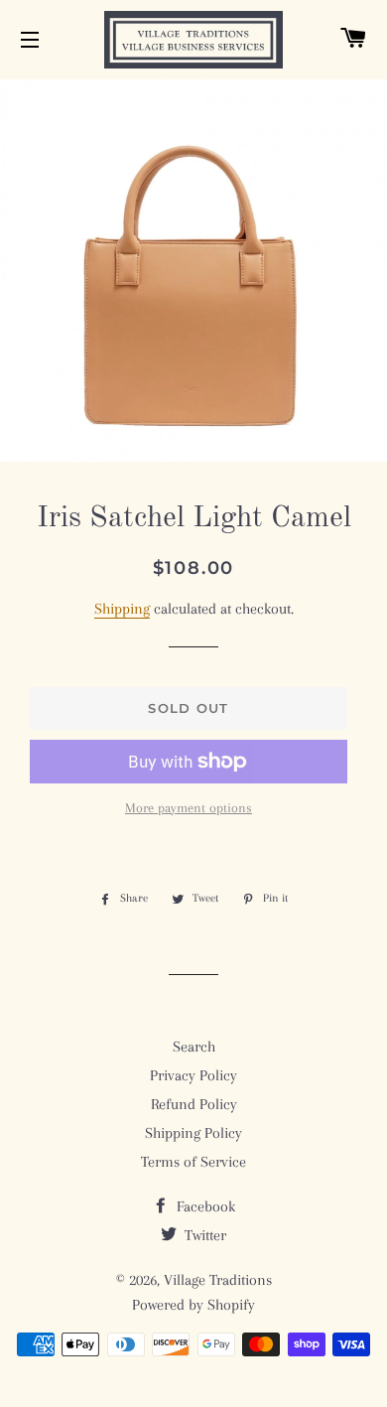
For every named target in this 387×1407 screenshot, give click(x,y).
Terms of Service (193, 1162)
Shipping (122, 609)
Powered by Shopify (193, 1305)
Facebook (204, 1206)
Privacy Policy (193, 1075)
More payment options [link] (188, 807)
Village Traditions (218, 1280)
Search (194, 1046)
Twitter (203, 1235)
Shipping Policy (193, 1133)
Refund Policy (194, 1104)
